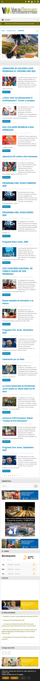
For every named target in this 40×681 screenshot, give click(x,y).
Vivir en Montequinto (13, 74)
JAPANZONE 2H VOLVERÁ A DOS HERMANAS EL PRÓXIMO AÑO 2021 (19, 70)
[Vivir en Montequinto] (20, 10)
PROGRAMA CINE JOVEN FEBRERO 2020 (19, 184)
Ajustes (23, 678)
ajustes (21, 674)
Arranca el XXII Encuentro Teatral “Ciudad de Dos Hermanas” (17, 419)
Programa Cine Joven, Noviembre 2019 (17, 331)
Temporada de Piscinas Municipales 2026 (13, 620)
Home (3, 31)
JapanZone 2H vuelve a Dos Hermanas (19, 156)
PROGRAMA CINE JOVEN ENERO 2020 (17, 214)
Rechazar (14, 678)
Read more (6, 92)
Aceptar (6, 678)
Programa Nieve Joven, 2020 (15, 241)
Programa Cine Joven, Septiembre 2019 (18, 449)
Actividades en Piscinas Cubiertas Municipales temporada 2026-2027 (20, 616)
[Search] (35, 486)
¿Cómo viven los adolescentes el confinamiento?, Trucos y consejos (18, 99)
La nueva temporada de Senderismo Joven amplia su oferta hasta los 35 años (18, 389)
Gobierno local (11, 31)
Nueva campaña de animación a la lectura (17, 302)
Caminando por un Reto (13, 359)
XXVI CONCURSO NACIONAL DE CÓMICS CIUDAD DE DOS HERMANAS (17, 271)
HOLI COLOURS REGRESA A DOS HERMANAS (18, 128)
